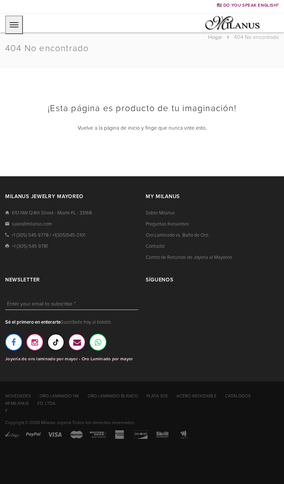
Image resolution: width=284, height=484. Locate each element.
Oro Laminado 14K (59, 396)
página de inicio (122, 128)
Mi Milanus (17, 403)
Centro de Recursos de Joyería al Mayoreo (189, 257)
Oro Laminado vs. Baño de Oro (177, 235)
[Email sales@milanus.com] (76, 342)
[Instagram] (34, 342)
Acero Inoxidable (196, 396)
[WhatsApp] (97, 342)
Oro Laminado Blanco (113, 396)
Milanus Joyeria (56, 423)
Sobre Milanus (160, 213)
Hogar (215, 37)
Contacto (155, 246)
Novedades (18, 396)
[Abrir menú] (14, 25)
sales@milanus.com (32, 224)
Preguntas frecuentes (167, 224)
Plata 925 (157, 396)
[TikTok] (55, 342)
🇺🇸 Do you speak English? (248, 5)
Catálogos (238, 396)
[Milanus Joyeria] (232, 22)
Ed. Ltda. (47, 403)
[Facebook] (13, 342)
